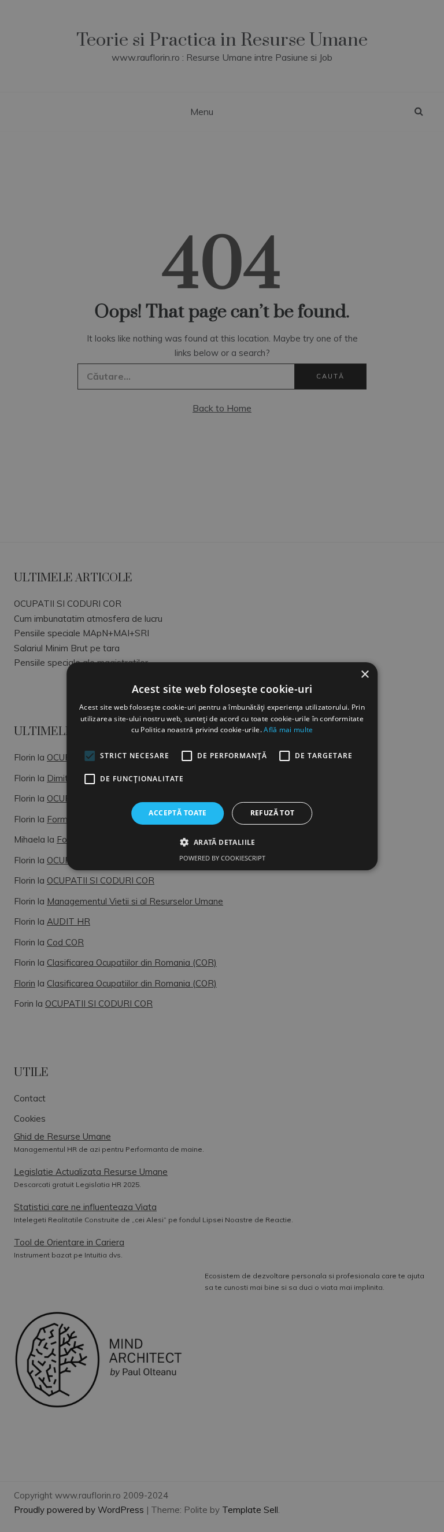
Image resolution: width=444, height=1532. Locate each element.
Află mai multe (288, 730)
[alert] (222, 766)
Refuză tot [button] (272, 813)
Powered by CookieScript (222, 858)
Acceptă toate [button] (177, 813)
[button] (221, 842)
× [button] (364, 674)
